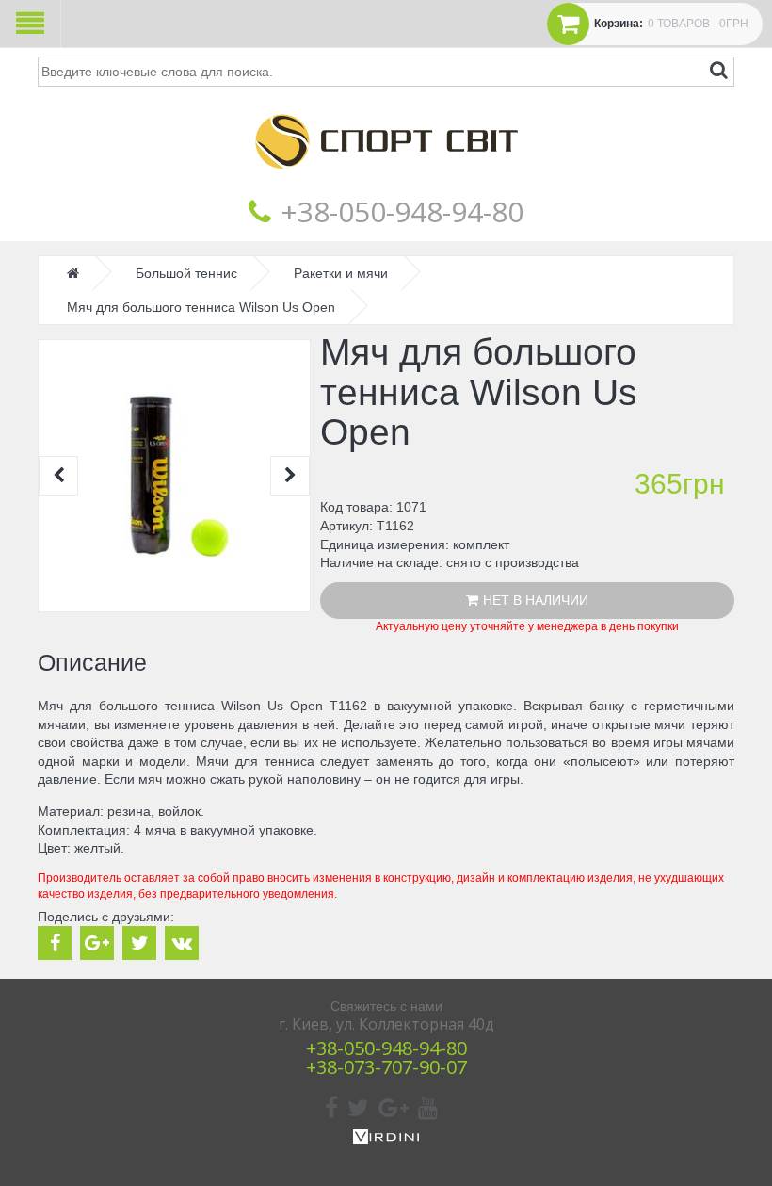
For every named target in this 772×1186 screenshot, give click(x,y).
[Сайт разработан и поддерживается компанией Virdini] (386, 1138)
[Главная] (386, 182)
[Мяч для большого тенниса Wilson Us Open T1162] (174, 475)
